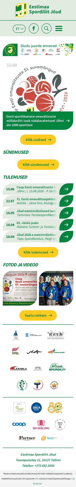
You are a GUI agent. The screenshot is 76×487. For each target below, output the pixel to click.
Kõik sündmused (36, 164)
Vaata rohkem (36, 315)
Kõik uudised (36, 139)
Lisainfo (66, 189)
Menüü (58, 28)
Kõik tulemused (35, 252)
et (18, 29)
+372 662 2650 (44, 465)
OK (36, 478)
